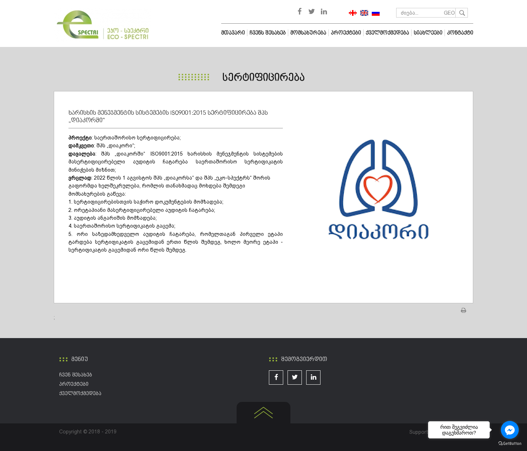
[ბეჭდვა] (464, 310)
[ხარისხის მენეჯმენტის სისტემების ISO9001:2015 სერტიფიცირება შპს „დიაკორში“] (378, 189)
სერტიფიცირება (263, 78)
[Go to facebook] (510, 430)
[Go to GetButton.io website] (509, 443)
